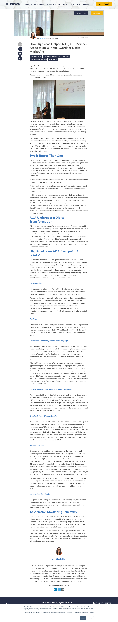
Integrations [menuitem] (39, 4)
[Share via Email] (20, 53)
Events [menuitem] (71, 4)
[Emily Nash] (33, 35)
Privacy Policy (51, 610)
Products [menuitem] (50, 4)
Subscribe (96, 13)
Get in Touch (104, 4)
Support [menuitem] (86, 4)
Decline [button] (90, 618)
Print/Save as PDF (83, 37)
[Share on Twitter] (20, 48)
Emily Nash (43, 38)
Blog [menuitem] (78, 4)
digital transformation (38, 59)
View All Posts (81, 13)
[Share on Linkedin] (20, 58)
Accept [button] (83, 618)
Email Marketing (35, 56)
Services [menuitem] (61, 4)
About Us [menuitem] (28, 4)
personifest (53, 59)
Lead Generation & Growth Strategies (56, 56)
